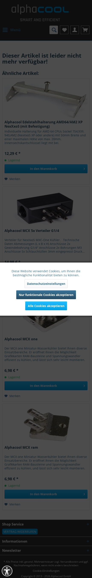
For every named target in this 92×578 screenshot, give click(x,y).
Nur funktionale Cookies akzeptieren (46, 295)
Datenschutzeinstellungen (46, 283)
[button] (7, 571)
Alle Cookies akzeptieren (46, 306)
